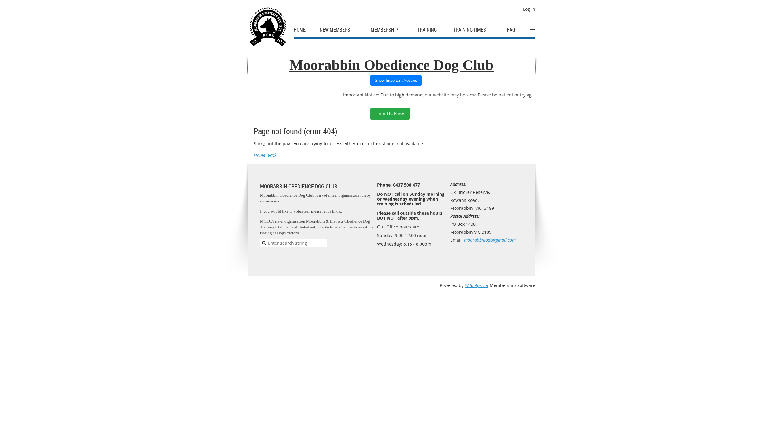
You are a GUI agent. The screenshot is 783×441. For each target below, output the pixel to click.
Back (272, 155)
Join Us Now (390, 113)
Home (259, 155)
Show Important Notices (396, 80)
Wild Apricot (476, 285)
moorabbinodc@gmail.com (490, 240)
